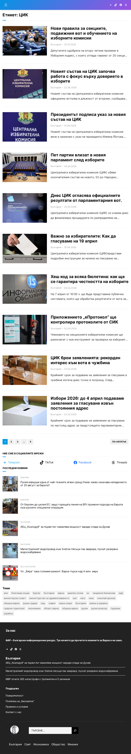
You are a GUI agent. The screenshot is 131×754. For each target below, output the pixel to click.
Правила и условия (17, 706)
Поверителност (14, 695)
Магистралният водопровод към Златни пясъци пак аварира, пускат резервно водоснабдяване (69, 551)
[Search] (75, 730)
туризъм (115, 608)
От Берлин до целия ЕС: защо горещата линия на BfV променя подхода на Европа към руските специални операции (71, 506)
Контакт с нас (13, 712)
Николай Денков (106, 598)
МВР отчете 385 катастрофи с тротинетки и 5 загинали (38, 679)
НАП (75, 598)
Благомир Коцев (20, 593)
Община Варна (11, 603)
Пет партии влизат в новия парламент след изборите (78, 157)
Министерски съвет (15, 598)
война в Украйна (98, 603)
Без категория (27, 566)
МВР (121, 593)
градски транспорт (14, 608)
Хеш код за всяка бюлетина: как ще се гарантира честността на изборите (89, 279)
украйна (8, 613)
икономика (34, 608)
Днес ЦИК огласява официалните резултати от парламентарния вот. (86, 198)
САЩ (43, 603)
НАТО (82, 598)
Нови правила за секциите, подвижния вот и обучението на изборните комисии (84, 33)
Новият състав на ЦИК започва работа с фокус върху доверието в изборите (87, 76)
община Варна (70, 608)
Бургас (36, 593)
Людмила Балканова (104, 593)
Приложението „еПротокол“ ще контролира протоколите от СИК (84, 320)
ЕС (88, 593)
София (52, 603)
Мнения (24, 477)
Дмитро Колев (75, 593)
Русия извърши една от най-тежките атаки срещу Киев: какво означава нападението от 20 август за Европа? (73, 484)
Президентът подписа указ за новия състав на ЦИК (88, 117)
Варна (61, 593)
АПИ (6, 593)
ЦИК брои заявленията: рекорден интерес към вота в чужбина (85, 360)
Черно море (65, 603)
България (56, 44)
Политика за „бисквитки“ (20, 701)
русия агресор (99, 608)
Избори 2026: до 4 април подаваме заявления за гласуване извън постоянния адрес (87, 403)
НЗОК (91, 598)
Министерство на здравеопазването (49, 598)
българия (81, 603)
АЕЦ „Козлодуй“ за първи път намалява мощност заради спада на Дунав (65, 526)
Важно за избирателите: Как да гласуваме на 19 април (83, 239)
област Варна (51, 608)
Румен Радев (30, 603)
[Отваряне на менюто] (6, 5)
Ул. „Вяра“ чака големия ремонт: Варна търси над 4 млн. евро (59, 571)
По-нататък (119, 441)
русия (84, 608)
